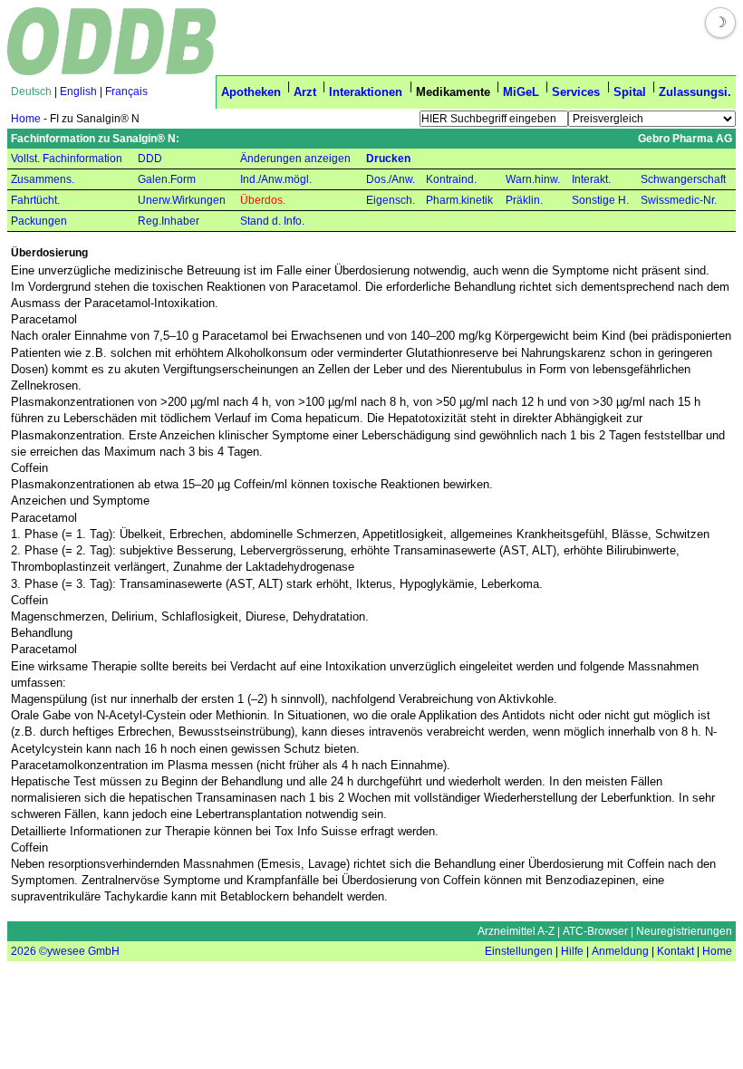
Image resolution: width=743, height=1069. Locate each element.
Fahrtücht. (35, 200)
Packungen (39, 221)
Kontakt (675, 951)
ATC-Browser (595, 931)
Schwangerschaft (683, 179)
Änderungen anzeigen (295, 158)
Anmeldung (620, 951)
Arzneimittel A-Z (516, 931)
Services (576, 92)
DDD (150, 158)
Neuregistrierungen (684, 931)
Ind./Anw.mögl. (276, 179)
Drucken (388, 158)
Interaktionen (365, 92)
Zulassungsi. (695, 92)
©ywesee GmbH (78, 951)
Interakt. (591, 179)
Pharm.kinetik (459, 200)
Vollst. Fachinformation (66, 158)
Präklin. (524, 200)
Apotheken (251, 92)
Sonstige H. (600, 200)
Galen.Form (167, 179)
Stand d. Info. (272, 221)
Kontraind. (451, 179)
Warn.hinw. (533, 179)
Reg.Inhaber (168, 221)
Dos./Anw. (390, 179)
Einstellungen (519, 951)
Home (26, 118)
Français (126, 91)
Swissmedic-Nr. (679, 200)
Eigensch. (390, 200)
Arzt (305, 92)
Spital (629, 92)
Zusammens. (42, 179)
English (78, 91)
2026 (23, 951)
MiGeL (521, 92)
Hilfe (572, 951)
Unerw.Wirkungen (182, 200)
